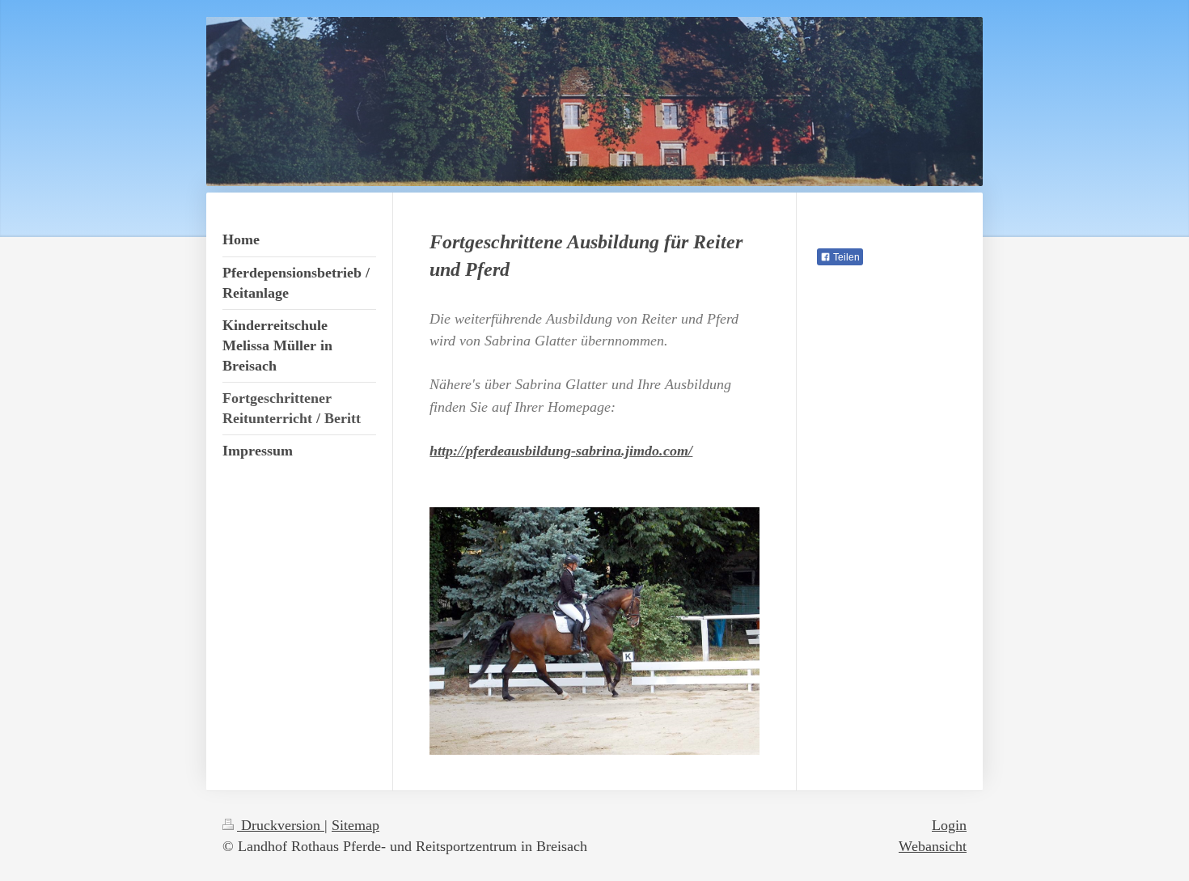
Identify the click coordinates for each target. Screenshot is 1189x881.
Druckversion (280, 825)
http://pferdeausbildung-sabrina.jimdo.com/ (560, 451)
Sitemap (355, 825)
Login (949, 825)
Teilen (845, 257)
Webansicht (933, 846)
